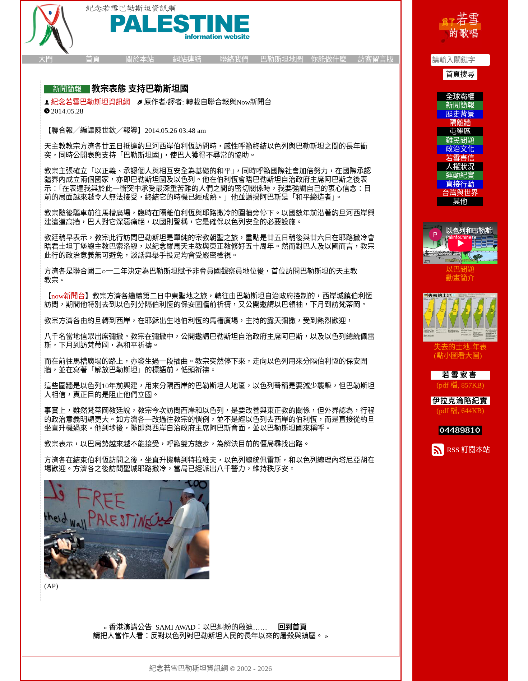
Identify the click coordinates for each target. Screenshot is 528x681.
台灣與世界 (460, 193)
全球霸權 (460, 97)
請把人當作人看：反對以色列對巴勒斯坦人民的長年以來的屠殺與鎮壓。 (208, 636)
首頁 (92, 59)
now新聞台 (68, 296)
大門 (45, 59)
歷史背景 (460, 114)
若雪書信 (460, 158)
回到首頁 (292, 627)
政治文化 (460, 149)
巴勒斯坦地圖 (281, 59)
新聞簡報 (67, 89)
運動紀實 (460, 175)
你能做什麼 (329, 59)
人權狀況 (460, 167)
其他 (460, 201)
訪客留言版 (376, 59)
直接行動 (460, 184)
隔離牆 (460, 123)
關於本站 (139, 59)
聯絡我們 (234, 59)
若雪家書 (460, 375)
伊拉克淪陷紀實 (460, 401)
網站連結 (187, 59)
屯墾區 (460, 131)
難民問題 (460, 140)
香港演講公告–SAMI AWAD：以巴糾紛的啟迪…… (188, 627)
